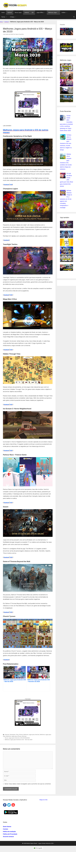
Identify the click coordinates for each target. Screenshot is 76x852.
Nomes (3, 17)
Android (27, 12)
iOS (33, 12)
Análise (63, 12)
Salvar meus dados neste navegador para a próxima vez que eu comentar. (28, 784)
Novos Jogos (18, 12)
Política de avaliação (9, 831)
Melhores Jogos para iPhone (13, 736)
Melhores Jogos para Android (31, 734)
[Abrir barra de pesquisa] (74, 17)
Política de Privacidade (10, 834)
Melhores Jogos (52, 12)
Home (3, 12)
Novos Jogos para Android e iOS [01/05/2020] (17, 738)
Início (1, 21)
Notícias (10, 12)
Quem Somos (7, 826)
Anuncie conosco (8, 836)
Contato (5, 829)
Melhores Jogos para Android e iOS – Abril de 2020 (18, 739)
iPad (17, 734)
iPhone (21, 734)
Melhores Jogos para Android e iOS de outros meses (25, 131)
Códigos (12, 17)
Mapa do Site (43, 799)
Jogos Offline (40, 12)
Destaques (12, 734)
